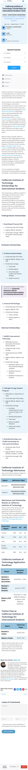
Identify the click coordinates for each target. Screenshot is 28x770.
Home (5, 15)
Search (14, 68)
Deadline (7, 82)
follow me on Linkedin (8, 679)
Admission (8, 79)
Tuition (7, 86)
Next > (25, 694)
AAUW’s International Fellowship (11, 155)
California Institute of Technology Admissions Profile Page (12, 519)
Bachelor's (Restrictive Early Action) (5, 579)
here (12, 677)
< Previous (3, 694)
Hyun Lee (6, 24)
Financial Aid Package (18, 126)
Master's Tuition (7, 638)
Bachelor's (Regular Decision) (5, 588)
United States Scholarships (17, 15)
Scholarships (8, 75)
